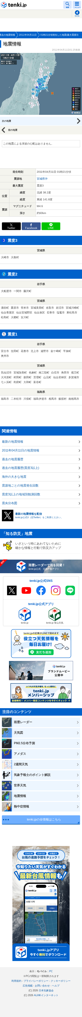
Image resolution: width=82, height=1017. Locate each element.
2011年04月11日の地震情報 (20, 450)
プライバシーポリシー (36, 980)
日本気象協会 (46, 990)
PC (51, 971)
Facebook (31, 228)
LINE (51, 228)
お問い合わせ (42, 985)
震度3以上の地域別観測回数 (21, 494)
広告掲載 (28, 985)
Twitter (11, 228)
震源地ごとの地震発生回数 (20, 485)
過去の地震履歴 (12, 459)
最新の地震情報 (12, 441)
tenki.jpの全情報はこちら (44, 819)
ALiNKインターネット (46, 995)
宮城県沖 (42, 178)
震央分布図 (9, 503)
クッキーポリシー (61, 980)
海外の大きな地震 (14, 476)
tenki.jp (14, 5)
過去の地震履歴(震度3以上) (20, 467)
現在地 (77, 16)
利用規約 (16, 980)
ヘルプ (55, 985)
